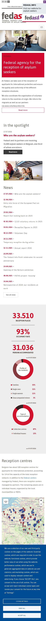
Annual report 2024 (23, 248)
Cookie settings (22, 601)
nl (5, 1)
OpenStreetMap (36, 543)
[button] (23, 524)
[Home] (14, 17)
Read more (23, 110)
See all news (11, 294)
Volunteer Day (21, 233)
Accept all (22, 615)
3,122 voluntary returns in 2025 (28, 221)
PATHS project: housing (25, 275)
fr (2, 1)
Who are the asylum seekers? (19, 135)
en (8, 1)
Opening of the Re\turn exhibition (18, 270)
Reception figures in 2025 (26, 227)
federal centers (30, 478)
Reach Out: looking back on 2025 (18, 216)
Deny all (22, 608)
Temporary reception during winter (19, 242)
